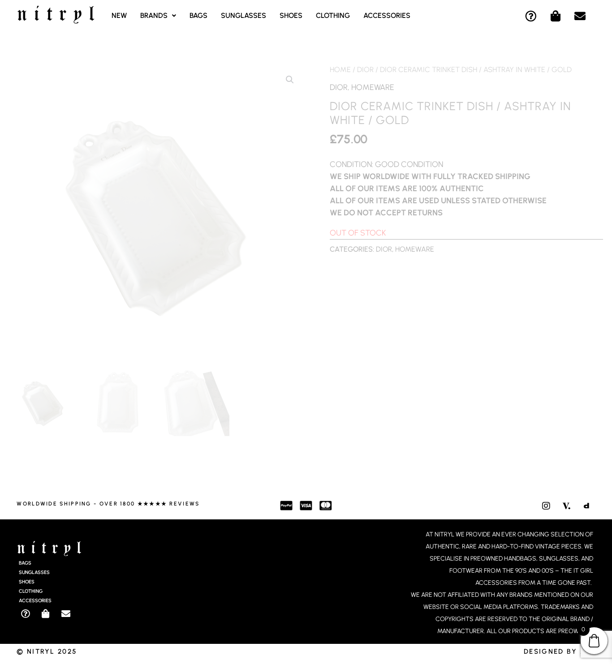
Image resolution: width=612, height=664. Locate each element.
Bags (198, 15)
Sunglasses (243, 15)
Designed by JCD (559, 651)
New (119, 15)
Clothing (333, 15)
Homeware (372, 87)
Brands (154, 15)
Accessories (386, 15)
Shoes (291, 15)
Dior (365, 69)
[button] (158, 15)
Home (340, 69)
